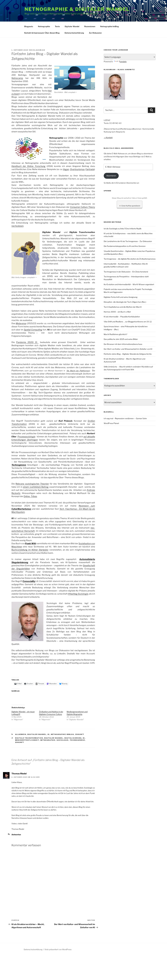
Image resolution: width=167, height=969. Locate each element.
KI (49, 734)
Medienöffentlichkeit (27, 740)
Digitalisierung (73, 738)
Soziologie (63, 740)
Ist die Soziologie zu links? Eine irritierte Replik (122, 228)
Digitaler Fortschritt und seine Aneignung (120, 297)
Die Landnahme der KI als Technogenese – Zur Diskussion (128, 241)
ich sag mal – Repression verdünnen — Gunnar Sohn (125, 418)
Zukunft (79, 734)
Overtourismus (77, 169)
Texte (57, 26)
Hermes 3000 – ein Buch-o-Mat (117, 312)
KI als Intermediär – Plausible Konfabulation (122, 316)
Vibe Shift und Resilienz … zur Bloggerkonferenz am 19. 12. (128, 321)
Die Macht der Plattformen (78, 371)
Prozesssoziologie (26, 436)
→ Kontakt (108, 137)
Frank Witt (30, 543)
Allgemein (20, 734)
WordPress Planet (111, 423)
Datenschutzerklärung (74, 33)
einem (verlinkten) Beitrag (36, 487)
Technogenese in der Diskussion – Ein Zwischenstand (126, 272)
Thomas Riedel (18, 773)
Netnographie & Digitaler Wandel (77, 9)
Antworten (16, 834)
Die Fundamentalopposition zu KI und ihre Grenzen (124, 246)
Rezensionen (89, 26)
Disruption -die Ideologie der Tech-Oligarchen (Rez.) (125, 302)
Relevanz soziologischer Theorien (32, 484)
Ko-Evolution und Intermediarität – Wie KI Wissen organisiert (129, 284)
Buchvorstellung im (29, 550)
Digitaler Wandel (72, 26)
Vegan (66, 169)
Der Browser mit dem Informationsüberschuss (123, 344)
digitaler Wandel (53, 738)
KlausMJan (39, 50)
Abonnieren (111, 176)
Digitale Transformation (29, 738)
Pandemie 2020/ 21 (27, 342)
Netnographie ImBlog (109, 26)
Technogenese (77, 740)
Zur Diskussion (95, 33)
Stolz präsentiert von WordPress (57, 949)
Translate (123, 61)
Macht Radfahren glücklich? (115, 334)
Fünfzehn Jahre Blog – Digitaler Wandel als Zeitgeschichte (128, 354)
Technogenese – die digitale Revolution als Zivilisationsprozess (130, 259)
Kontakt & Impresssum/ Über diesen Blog (42, 33)
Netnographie (44, 26)
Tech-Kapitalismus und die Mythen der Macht (123, 307)
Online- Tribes (30, 496)
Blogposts (28, 26)
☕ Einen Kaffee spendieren (129, 206)
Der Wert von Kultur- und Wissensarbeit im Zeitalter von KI (128, 349)
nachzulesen (17, 226)
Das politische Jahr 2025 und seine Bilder (121, 339)
